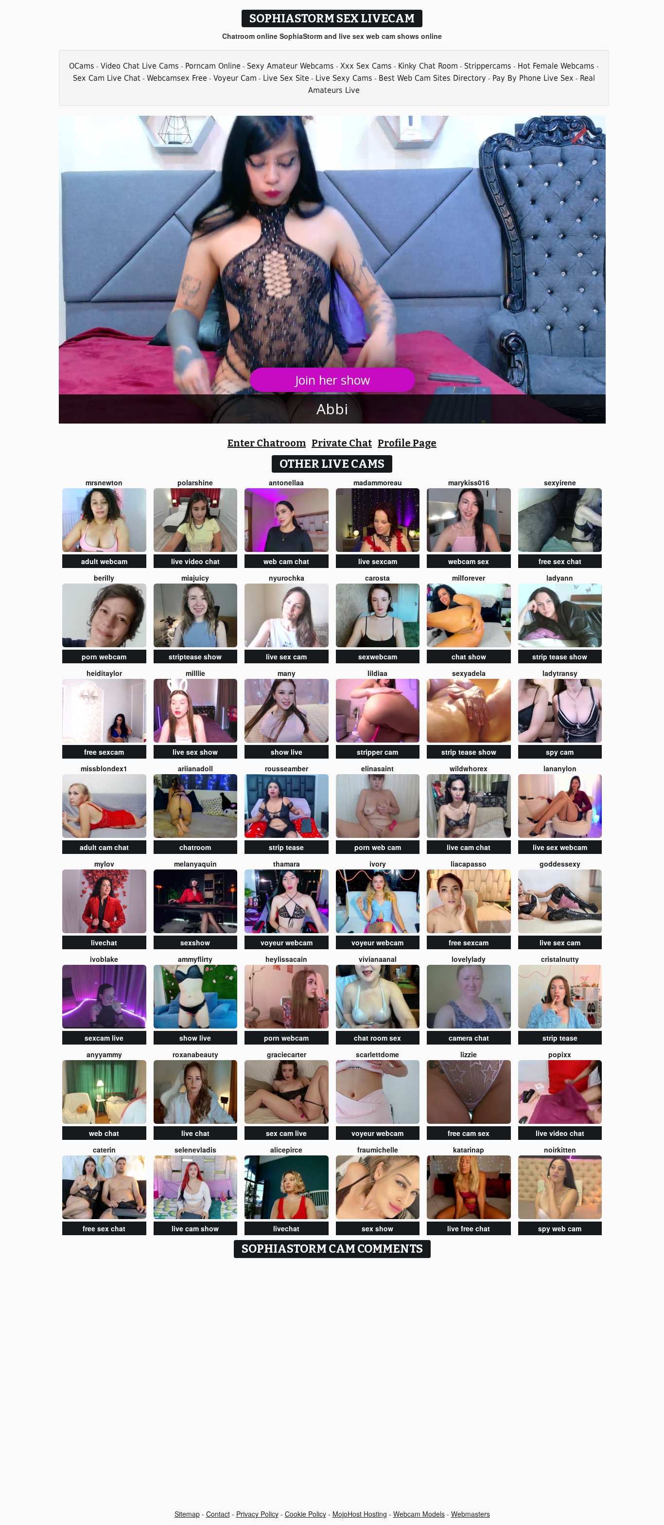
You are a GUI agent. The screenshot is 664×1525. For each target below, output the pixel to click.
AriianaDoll (195, 768)
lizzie (468, 1054)
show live (286, 752)
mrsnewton (104, 482)
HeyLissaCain (286, 959)
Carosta (377, 578)
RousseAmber (286, 768)
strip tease (286, 847)
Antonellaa (286, 482)
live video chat (195, 561)
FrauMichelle (377, 1149)
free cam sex (468, 1133)
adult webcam (104, 561)
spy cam (560, 752)
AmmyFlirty (195, 959)
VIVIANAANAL (378, 959)
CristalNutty (560, 959)
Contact (218, 1514)
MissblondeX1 (104, 768)
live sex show (195, 752)
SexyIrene (560, 482)
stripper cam (377, 752)
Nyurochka (286, 578)
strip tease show (559, 656)
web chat (104, 1133)
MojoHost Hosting (359, 1514)
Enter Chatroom (266, 443)
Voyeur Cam (235, 78)
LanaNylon (560, 768)
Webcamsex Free (177, 78)
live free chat (468, 1228)
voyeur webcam (287, 942)
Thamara (286, 864)
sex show (377, 1228)
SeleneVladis (195, 1149)
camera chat (469, 1038)
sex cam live (286, 1133)
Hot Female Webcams (556, 66)
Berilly (104, 578)
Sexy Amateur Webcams (290, 66)
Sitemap (187, 1514)
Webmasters (470, 1514)
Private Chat (342, 443)
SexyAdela (469, 673)
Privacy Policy (257, 1514)
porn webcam (104, 656)
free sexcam (104, 752)
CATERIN (104, 1149)
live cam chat (468, 847)
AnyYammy (104, 1054)
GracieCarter (286, 1054)
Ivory (377, 864)
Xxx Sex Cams (366, 66)
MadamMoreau (377, 482)
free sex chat (560, 561)
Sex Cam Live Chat (106, 78)
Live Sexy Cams (343, 78)
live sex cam (286, 656)
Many (287, 673)
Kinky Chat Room (428, 66)
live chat (195, 1133)
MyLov (104, 864)
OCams (81, 66)
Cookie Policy (305, 1514)
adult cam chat (104, 847)
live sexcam (377, 561)
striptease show (195, 656)
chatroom (195, 847)
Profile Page (407, 443)
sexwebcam (377, 656)
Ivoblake (104, 959)
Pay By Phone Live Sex (533, 78)
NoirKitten (560, 1149)
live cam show (195, 1228)
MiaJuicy (195, 578)
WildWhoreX (469, 768)
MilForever (468, 578)
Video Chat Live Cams (140, 66)
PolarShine (195, 482)
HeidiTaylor (104, 673)
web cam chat (286, 561)
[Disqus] (332, 1384)
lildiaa (377, 673)
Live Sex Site (286, 78)
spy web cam (559, 1228)
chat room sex (377, 1038)
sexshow (195, 942)
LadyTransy (559, 673)
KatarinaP (468, 1149)
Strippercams (487, 66)
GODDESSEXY (560, 864)
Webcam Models (419, 1514)
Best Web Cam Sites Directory (432, 78)
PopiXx (559, 1054)
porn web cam (377, 847)
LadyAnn (559, 578)
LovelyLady (469, 959)
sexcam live (104, 1038)
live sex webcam (560, 847)
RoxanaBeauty (195, 1054)
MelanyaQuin (195, 864)
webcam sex (468, 561)
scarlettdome (377, 1054)
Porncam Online (213, 66)
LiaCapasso (469, 864)
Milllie (195, 673)
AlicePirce (286, 1149)
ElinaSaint (377, 768)
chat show (469, 656)
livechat (104, 942)
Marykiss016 (468, 482)
